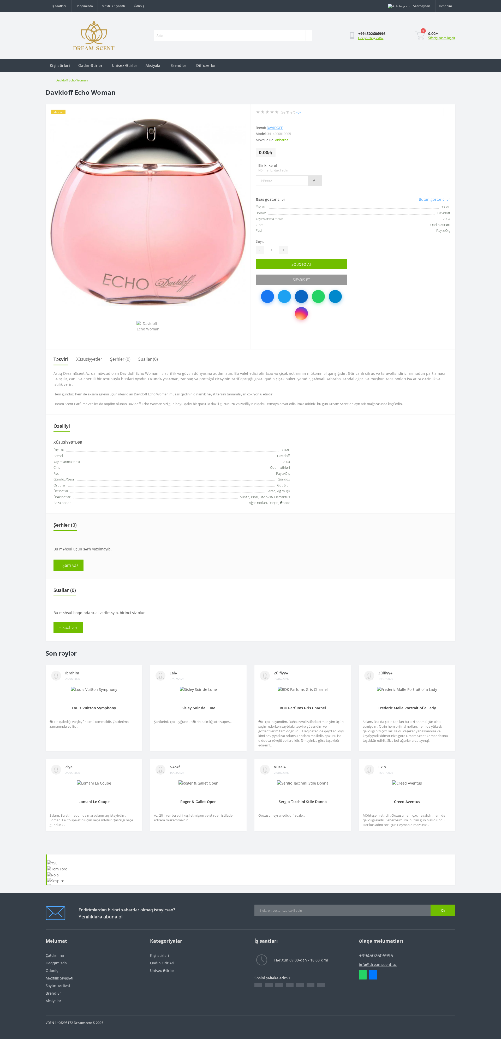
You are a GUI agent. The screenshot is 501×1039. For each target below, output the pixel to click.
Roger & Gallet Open (198, 801)
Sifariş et (301, 279)
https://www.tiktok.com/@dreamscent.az (321, 985)
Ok (443, 910)
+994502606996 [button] (376, 956)
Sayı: (260, 241)
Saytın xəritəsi (58, 985)
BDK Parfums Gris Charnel (303, 707)
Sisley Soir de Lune (198, 707)
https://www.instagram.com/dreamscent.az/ (300, 985)
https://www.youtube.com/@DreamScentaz (310, 985)
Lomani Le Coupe (94, 801)
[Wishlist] (438, 112)
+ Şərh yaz (68, 565)
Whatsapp (363, 974)
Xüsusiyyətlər (89, 359)
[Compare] (449, 112)
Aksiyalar (154, 65)
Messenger (373, 974)
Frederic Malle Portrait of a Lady (407, 707)
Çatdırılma (55, 955)
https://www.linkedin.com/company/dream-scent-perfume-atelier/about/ (279, 985)
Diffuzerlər (206, 65)
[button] (58, 6)
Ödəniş (139, 6)
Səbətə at (301, 264)
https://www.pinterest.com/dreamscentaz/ (290, 985)
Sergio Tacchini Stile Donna (303, 801)
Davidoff (275, 127)
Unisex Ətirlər (124, 65)
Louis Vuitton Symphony (94, 707)
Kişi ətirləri (60, 65)
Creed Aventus (407, 801)
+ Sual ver (68, 627)
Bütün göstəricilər (434, 199)
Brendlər (178, 65)
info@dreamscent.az (378, 964)
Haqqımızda (84, 6)
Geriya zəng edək (370, 38)
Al (315, 180)
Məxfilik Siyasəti (113, 6)
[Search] (308, 35)
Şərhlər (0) (120, 359)
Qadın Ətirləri (91, 65)
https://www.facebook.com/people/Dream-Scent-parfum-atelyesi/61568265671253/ (258, 985)
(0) (298, 112)
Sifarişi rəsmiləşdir (441, 37)
